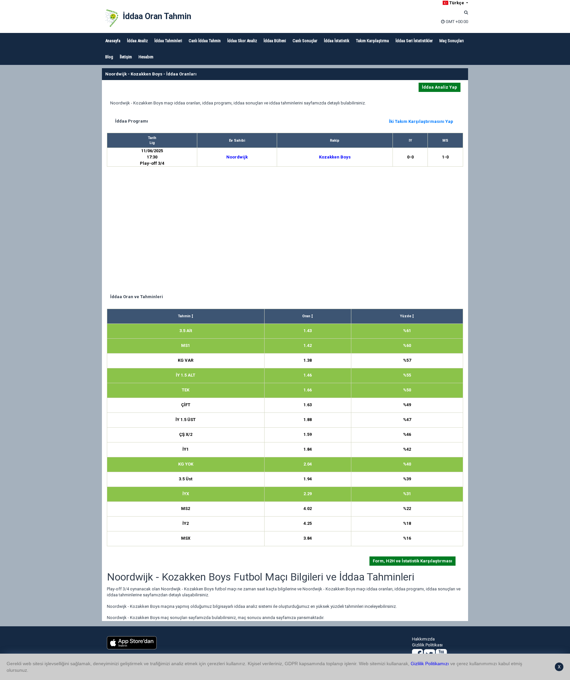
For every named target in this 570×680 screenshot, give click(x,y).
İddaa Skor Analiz (242, 40)
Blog (109, 56)
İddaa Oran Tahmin (157, 16)
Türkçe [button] (456, 2)
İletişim (126, 56)
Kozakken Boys (335, 157)
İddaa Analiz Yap (439, 87)
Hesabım (146, 56)
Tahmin (185, 316)
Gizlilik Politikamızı (430, 663)
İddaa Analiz (137, 40)
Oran (306, 316)
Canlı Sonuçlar (305, 40)
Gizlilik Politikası (427, 644)
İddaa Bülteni (275, 40)
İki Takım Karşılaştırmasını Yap (421, 121)
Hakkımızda (423, 639)
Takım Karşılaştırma (372, 40)
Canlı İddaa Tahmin (205, 40)
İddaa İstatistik (336, 40)
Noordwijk (237, 157)
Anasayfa (112, 40)
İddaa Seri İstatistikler (414, 40)
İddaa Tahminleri (168, 40)
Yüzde (406, 316)
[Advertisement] (285, 231)
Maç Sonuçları (451, 40)
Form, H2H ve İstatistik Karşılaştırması (412, 560)
